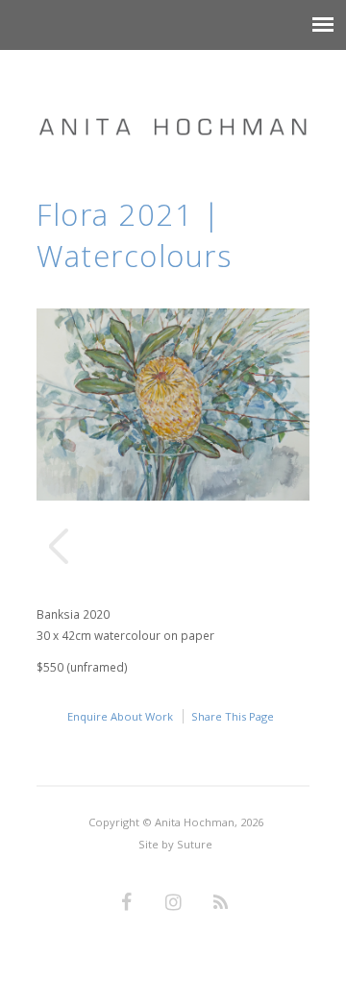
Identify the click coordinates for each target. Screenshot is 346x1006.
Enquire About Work (120, 716)
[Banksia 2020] (173, 495)
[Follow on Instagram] (173, 903)
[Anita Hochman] (173, 107)
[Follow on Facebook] (126, 903)
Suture (194, 844)
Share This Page (232, 716)
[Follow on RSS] (220, 903)
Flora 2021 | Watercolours (134, 235)
